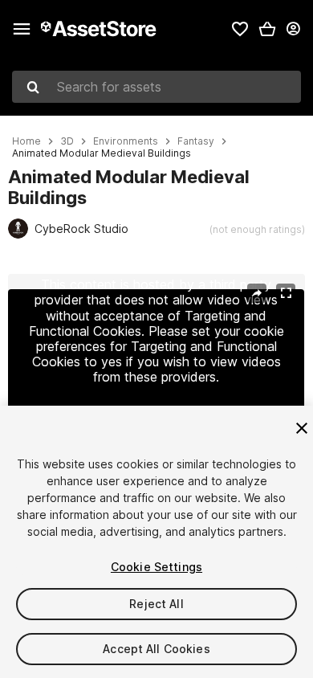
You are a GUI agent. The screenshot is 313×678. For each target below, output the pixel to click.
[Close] (301, 428)
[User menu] (293, 29)
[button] (267, 29)
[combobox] (156, 87)
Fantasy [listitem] (195, 141)
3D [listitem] (67, 141)
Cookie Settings (156, 567)
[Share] (256, 293)
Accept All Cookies (156, 649)
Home (26, 141)
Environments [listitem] (125, 141)
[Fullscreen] (285, 293)
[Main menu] (22, 29)
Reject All (156, 604)
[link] (240, 29)
